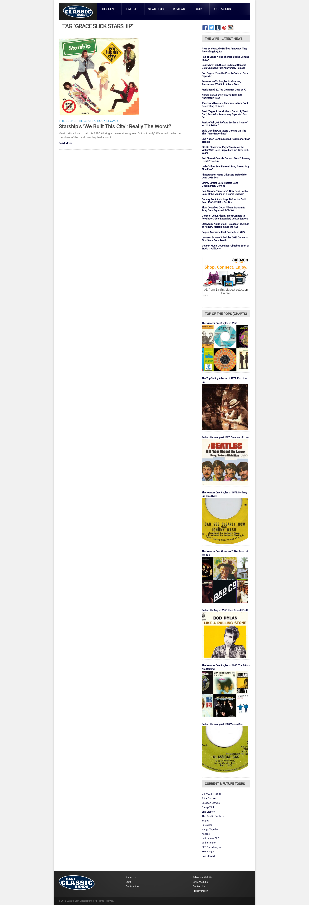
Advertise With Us (202, 877)
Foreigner (207, 825)
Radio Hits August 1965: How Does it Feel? (225, 610)
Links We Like (200, 882)
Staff (128, 882)
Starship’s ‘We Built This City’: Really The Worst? (115, 126)
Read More (65, 143)
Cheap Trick (208, 807)
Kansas (206, 833)
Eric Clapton (208, 811)
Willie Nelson (209, 842)
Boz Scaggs (208, 851)
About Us (131, 877)
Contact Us (199, 886)
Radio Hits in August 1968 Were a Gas (222, 724)
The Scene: (67, 121)
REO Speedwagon (211, 847)
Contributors (132, 886)
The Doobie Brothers (213, 816)
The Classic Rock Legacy (97, 121)
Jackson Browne (211, 802)
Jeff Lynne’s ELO (210, 838)
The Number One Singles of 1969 (219, 323)
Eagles (205, 820)
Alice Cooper (209, 798)
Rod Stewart (208, 856)
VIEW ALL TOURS (211, 794)
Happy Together (210, 829)
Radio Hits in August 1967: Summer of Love (225, 437)
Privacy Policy (200, 890)
